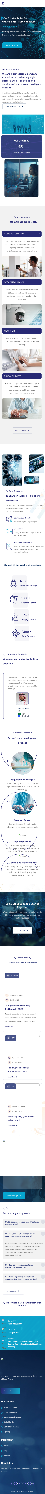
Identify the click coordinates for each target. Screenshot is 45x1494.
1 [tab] (19, 716)
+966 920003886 (15, 1324)
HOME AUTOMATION (14, 233)
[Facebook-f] (13, 1483)
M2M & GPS (9, 330)
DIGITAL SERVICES (12, 376)
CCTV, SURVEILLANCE (14, 282)
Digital (13, 1037)
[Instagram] (22, 1483)
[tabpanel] (23, 696)
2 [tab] (22, 716)
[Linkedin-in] (27, 1483)
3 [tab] (25, 716)
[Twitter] (18, 1483)
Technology (14, 975)
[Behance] (32, 1483)
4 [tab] (28, 716)
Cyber (13, 1086)
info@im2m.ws (14, 1333)
